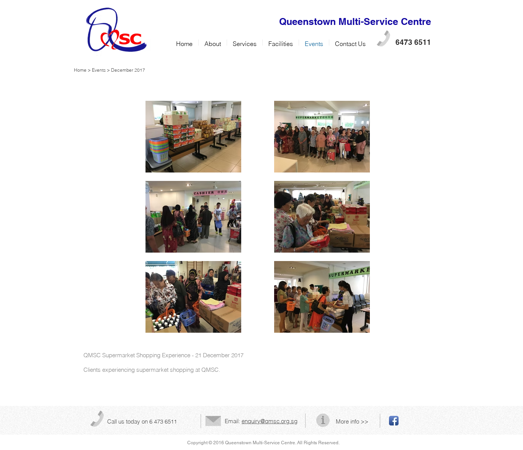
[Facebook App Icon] (394, 420)
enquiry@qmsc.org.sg (269, 421)
